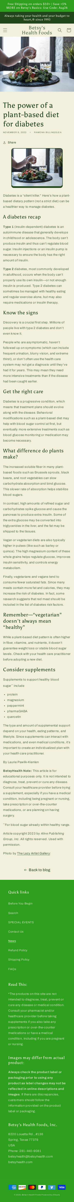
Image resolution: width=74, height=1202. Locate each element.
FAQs (12, 969)
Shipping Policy (19, 959)
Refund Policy (18, 950)
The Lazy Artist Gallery (33, 853)
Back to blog (39, 870)
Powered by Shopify (51, 1195)
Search (13, 913)
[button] (5, 30)
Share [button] (12, 142)
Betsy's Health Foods (31, 1195)
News (12, 941)
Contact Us (16, 931)
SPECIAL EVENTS (21, 922)
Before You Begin (20, 903)
